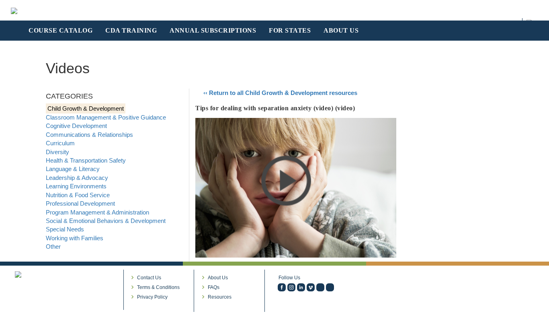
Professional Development (80, 203)
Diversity (57, 152)
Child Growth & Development (85, 108)
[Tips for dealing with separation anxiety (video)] (295, 187)
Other (53, 246)
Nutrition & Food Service (78, 195)
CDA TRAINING (131, 30)
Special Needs (65, 229)
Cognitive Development (76, 125)
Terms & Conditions (158, 287)
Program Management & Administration (97, 212)
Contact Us (149, 278)
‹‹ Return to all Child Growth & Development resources (280, 92)
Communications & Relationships (89, 134)
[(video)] (311, 287)
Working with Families (74, 238)
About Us (218, 278)
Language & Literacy (73, 168)
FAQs (213, 287)
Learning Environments (76, 186)
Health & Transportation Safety (86, 160)
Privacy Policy (152, 297)
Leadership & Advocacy (77, 177)
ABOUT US (341, 30)
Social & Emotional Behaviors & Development (106, 220)
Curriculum (60, 143)
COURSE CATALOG (60, 30)
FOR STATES (290, 30)
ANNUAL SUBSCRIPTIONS (213, 30)
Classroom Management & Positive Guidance (106, 117)
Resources (219, 297)
